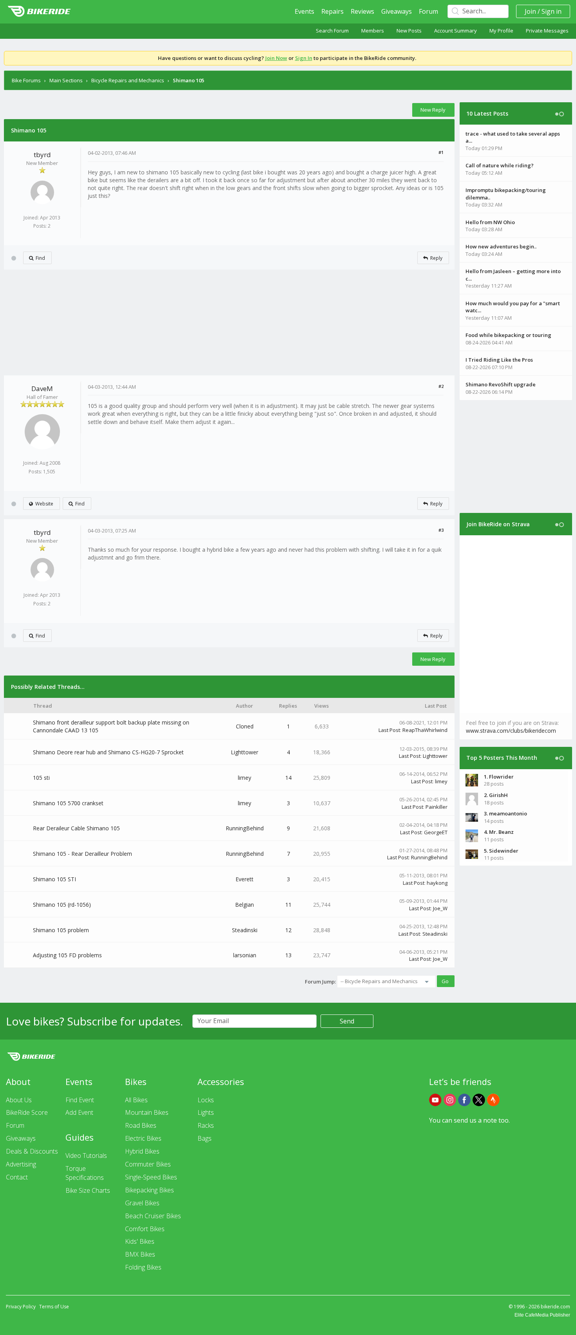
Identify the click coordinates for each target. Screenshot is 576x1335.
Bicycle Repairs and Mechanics (127, 80)
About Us (19, 1100)
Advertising (21, 1164)
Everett (244, 879)
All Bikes (136, 1100)
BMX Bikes (140, 1254)
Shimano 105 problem (61, 930)
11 (288, 904)
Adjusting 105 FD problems (67, 955)
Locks (205, 1100)
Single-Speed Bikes (151, 1177)
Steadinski (244, 930)
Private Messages (547, 30)
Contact (17, 1177)
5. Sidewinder (501, 850)
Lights (205, 1112)
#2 (441, 386)
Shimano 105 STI (54, 879)
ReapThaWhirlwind (424, 730)
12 (288, 930)
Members (372, 30)
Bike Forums (26, 80)
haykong (437, 882)
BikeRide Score (27, 1112)
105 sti (41, 777)
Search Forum (332, 30)
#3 (441, 530)
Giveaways (396, 11)
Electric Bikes (143, 1138)
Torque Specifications (84, 1173)
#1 (441, 152)
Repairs (332, 11)
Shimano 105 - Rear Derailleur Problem (82, 853)
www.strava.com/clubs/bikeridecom (511, 730)
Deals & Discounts (32, 1151)
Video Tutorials (86, 1155)
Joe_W (440, 908)
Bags (204, 1138)
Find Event (79, 1100)
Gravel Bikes (142, 1203)
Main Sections (66, 80)
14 (288, 777)
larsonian (244, 955)
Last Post (389, 730)
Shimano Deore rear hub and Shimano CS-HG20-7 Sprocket (108, 752)
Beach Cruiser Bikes (153, 1216)
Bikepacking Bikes (149, 1190)
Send (347, 1021)
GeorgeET (435, 832)
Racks (205, 1125)
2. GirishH (496, 795)
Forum (428, 11)
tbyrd (42, 154)
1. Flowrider (499, 776)
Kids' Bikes (139, 1241)
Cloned (245, 726)
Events (304, 11)
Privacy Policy (21, 1306)
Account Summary (455, 30)
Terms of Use (54, 1306)
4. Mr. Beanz (499, 831)
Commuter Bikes (148, 1164)
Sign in (552, 11)
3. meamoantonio (505, 813)
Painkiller (436, 806)
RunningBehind (245, 828)
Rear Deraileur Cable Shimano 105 (76, 828)
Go (445, 981)
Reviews (362, 11)
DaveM (42, 388)
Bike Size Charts (87, 1190)
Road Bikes (140, 1125)
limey (244, 777)
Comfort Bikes (145, 1229)
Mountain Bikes (146, 1112)
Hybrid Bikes (142, 1151)
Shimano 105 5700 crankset (68, 803)
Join (530, 11)
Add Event (79, 1112)
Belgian (244, 904)
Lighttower (244, 752)
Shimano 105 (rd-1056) (62, 904)
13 (288, 955)
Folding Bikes (143, 1267)
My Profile (501, 30)
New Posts (409, 30)
